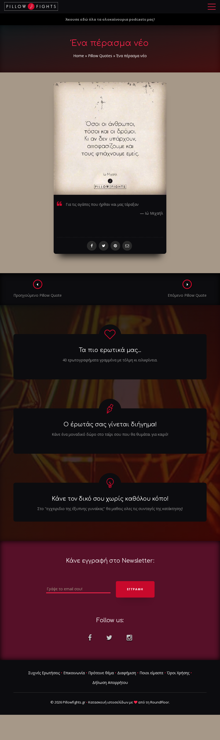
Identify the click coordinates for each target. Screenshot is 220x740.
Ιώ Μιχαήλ (154, 213)
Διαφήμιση (126, 672)
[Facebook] (92, 246)
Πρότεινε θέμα (101, 672)
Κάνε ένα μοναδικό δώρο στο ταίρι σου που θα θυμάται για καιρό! (110, 434)
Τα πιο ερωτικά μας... (110, 350)
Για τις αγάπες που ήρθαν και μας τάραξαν (102, 204)
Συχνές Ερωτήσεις (44, 672)
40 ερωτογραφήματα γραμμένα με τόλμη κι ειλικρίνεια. (110, 359)
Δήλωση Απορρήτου (110, 682)
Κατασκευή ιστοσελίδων (108, 702)
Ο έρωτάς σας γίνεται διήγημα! (110, 424)
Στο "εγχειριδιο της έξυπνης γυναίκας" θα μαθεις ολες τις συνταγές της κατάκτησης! (110, 508)
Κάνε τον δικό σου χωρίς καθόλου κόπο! (110, 499)
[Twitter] (103, 246)
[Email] (127, 246)
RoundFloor (159, 702)
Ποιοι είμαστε (151, 672)
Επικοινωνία (74, 672)
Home (78, 55)
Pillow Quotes (100, 55)
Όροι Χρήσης (178, 672)
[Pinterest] (115, 246)
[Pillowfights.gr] (31, 6)
